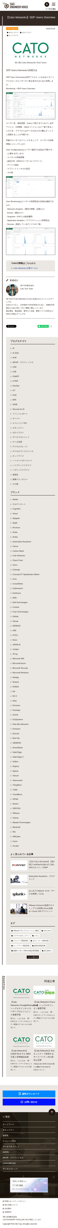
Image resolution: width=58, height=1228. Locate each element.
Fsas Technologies (20, 612)
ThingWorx (17, 785)
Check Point (18, 560)
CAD (14, 367)
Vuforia (15, 818)
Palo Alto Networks (20, 724)
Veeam (15, 804)
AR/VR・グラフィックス (23, 362)
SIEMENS (17, 743)
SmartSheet (18, 747)
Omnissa (16, 705)
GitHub (15, 616)
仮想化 (15, 475)
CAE (14, 372)
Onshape (16, 710)
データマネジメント (21, 437)
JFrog (15, 654)
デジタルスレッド (20, 446)
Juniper (16, 649)
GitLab (15, 621)
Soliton (15, 761)
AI (13, 348)
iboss (15, 640)
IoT (14, 390)
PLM (14, 395)
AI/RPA (6, 1152)
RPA (14, 400)
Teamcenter (18, 780)
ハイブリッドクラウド (22, 465)
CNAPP (16, 376)
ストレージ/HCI (9, 1141)
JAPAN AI (17, 645)
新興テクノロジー (20, 479)
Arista (15, 532)
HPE (14, 630)
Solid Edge (17, 752)
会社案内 (8, 1208)
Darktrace (17, 593)
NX (14, 691)
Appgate (16, 518)
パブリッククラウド (21, 470)
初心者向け (48, 951)
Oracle (15, 715)
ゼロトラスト (27, 32)
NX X (15, 696)
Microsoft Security (20, 668)
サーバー (16, 418)
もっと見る (32, 957)
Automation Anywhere (22, 542)
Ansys (15, 513)
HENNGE (17, 626)
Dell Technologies (20, 602)
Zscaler (16, 846)
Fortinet (16, 607)
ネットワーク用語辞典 (21, 946)
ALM (14, 357)
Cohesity (16, 570)
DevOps (16, 386)
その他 (15, 484)
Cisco (15, 565)
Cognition (17, 509)
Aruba (15, 537)
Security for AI (18, 409)
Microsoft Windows (21, 673)
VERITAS (16, 808)
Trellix (15, 790)
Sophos (16, 766)
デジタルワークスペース (23, 451)
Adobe (15, 499)
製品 (7, 1117)
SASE (15, 404)
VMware (16, 813)
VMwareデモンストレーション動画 (26, 931)
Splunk (15, 771)
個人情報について (11, 1205)
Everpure (16, 729)
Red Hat (16, 738)
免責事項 (8, 1212)
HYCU (15, 635)
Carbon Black (18, 551)
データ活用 (17, 442)
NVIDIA (16, 687)
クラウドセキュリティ (21, 936)
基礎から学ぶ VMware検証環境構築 (26, 951)
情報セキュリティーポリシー (15, 1201)
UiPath (15, 799)
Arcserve (16, 527)
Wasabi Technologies (21, 822)
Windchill (16, 827)
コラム (36, 936)
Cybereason (18, 588)
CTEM (15, 381)
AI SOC (16, 353)
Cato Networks (12, 29)
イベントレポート (20, 414)
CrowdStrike (18, 584)
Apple (15, 523)
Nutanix (16, 682)
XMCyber (17, 836)
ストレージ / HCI (20, 423)
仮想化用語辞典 (39, 946)
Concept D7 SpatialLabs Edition (26, 574)
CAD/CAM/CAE (9, 1163)
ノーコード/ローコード (22, 460)
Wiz (14, 832)
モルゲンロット (19, 504)
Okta (15, 701)
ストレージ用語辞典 (20, 941)
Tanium (16, 776)
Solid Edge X (18, 757)
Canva (15, 546)
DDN (15, 598)
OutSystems (18, 719)
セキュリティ (13, 32)
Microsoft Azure (19, 663)
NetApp (16, 677)
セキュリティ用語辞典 (41, 941)
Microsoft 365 (18, 658)
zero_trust (47, 931)
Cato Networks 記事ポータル (25, 268)
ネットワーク (13, 35)
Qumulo (16, 733)
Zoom (15, 841)
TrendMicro (17, 794)
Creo (15, 579)
